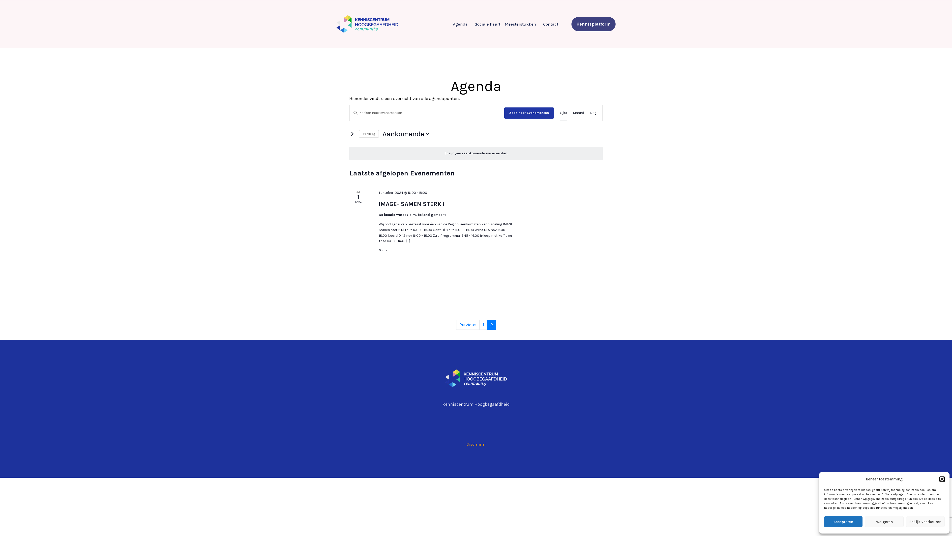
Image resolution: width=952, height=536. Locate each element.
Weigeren (884, 522)
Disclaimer (476, 444)
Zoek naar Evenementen (529, 113)
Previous (467, 325)
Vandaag (369, 133)
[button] (942, 479)
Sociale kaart (487, 24)
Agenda (460, 24)
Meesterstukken (520, 24)
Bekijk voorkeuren (925, 522)
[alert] (476, 153)
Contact (550, 24)
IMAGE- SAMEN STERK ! (412, 204)
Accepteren (843, 522)
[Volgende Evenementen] (352, 134)
